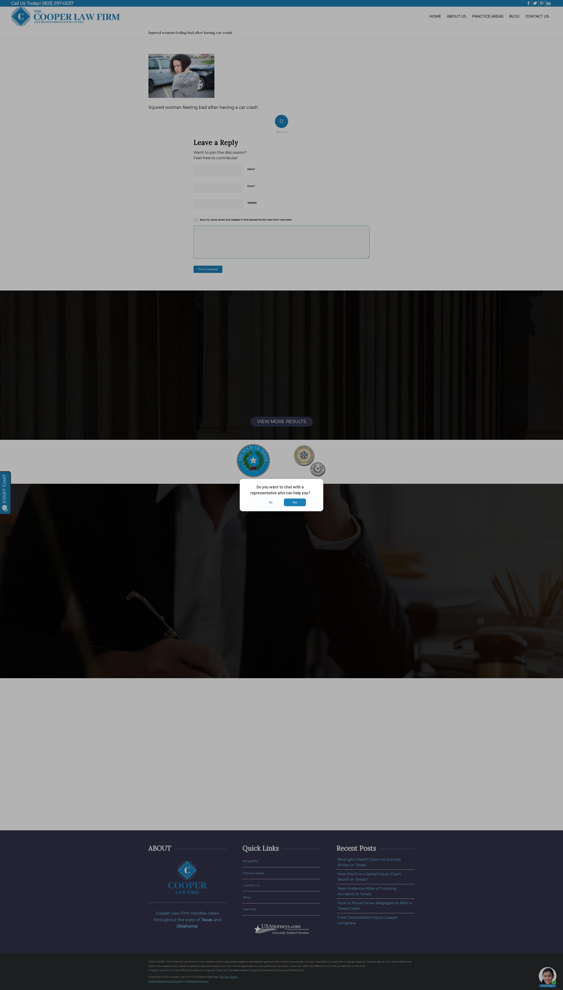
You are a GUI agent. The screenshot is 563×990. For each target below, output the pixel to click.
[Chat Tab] (281, 495)
